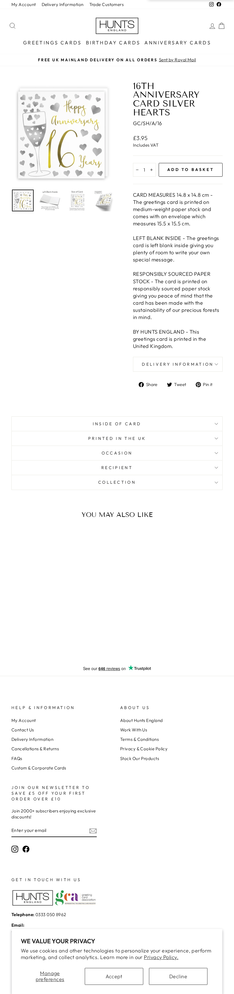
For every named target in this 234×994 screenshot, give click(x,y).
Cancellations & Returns (35, 748)
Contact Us (22, 730)
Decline (178, 976)
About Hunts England (141, 720)
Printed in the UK (117, 438)
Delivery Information (63, 4)
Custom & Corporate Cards (38, 768)
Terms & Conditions (139, 739)
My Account (23, 4)
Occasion (117, 453)
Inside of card (117, 423)
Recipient (117, 467)
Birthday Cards (113, 43)
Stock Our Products (139, 758)
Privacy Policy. (161, 957)
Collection (117, 482)
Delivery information (177, 364)
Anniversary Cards (177, 43)
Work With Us (133, 730)
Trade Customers (106, 4)
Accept (114, 976)
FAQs (16, 758)
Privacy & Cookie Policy (144, 748)
